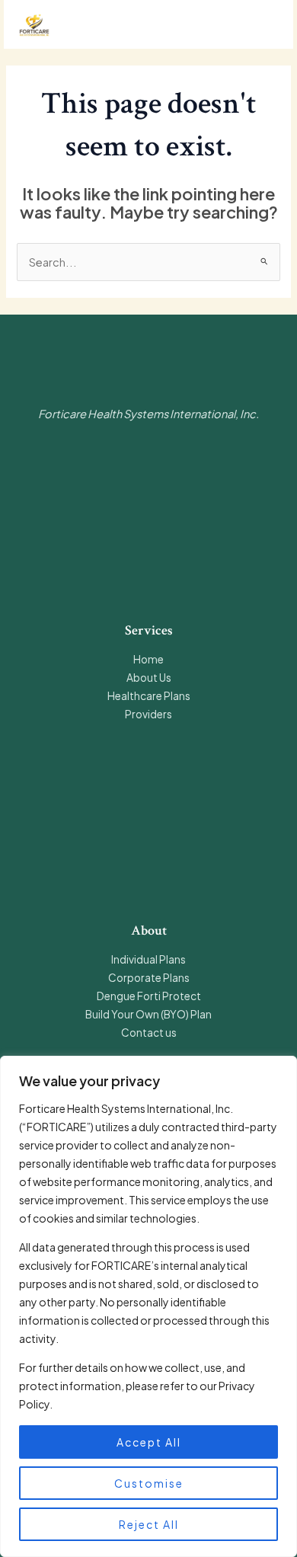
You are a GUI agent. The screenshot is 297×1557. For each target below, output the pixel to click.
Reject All (149, 1524)
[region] (148, 1306)
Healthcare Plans (148, 695)
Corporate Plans (149, 977)
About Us (148, 677)
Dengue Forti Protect (149, 996)
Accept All (149, 1442)
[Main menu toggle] (263, 24)
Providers (148, 714)
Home (148, 659)
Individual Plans (148, 959)
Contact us (149, 1032)
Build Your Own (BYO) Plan (148, 1014)
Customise (149, 1483)
